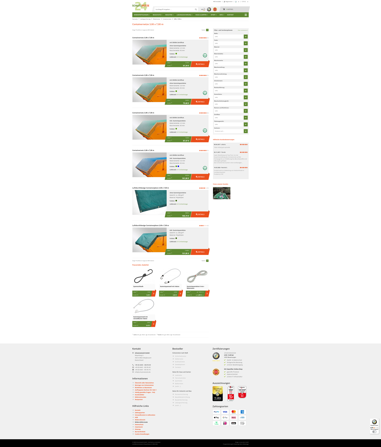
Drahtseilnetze (180, 362)
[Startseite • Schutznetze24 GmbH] (140, 3)
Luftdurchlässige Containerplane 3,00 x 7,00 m (150, 188)
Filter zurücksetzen (242, 30)
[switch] (374, 432)
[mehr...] (178, 386)
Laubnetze (178, 375)
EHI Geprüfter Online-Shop (233, 369)
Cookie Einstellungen (142, 434)
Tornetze (178, 367)
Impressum (139, 427)
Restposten (139, 399)
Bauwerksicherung (181, 400)
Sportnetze (178, 381)
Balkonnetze (179, 384)
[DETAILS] (200, 62)
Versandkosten (152, 334)
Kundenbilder (139, 395)
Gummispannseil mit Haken (169, 286)
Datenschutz (139, 424)
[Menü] (378, 419)
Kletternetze (179, 359)
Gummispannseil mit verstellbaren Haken (140, 318)
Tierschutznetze (180, 378)
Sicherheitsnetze (180, 356)
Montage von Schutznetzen (144, 385)
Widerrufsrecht (140, 420)
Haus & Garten (201, 15)
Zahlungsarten (140, 413)
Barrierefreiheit (140, 432)
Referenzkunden (140, 397)
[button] (245, 2)
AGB (136, 417)
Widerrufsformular (141, 422)
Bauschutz (157, 15)
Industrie (168, 15)
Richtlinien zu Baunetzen (143, 387)
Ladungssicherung (184, 15)
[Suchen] (196, 9)
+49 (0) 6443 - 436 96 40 (143, 365)
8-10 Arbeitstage (182, 57)
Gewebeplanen (180, 364)
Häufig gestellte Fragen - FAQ (145, 392)
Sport (213, 15)
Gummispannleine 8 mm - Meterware (196, 287)
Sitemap (138, 429)
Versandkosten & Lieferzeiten (145, 415)
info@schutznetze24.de (143, 372)
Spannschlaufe (138, 286)
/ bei (229, 355)
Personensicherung (181, 394)
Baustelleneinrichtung (182, 397)
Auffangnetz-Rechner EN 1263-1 (146, 390)
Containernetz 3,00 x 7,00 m (143, 38)
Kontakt (230, 15)
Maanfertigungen (141, 15)
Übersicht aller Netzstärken (144, 383)
